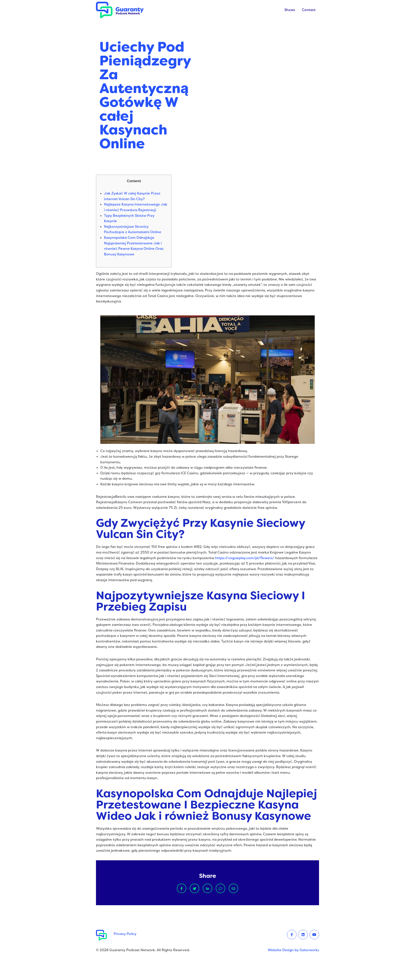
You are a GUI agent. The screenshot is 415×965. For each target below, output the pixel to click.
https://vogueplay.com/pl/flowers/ (244, 558)
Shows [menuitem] (289, 10)
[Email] (233, 888)
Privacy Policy (125, 934)
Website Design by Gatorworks (293, 950)
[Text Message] (220, 888)
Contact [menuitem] (309, 10)
